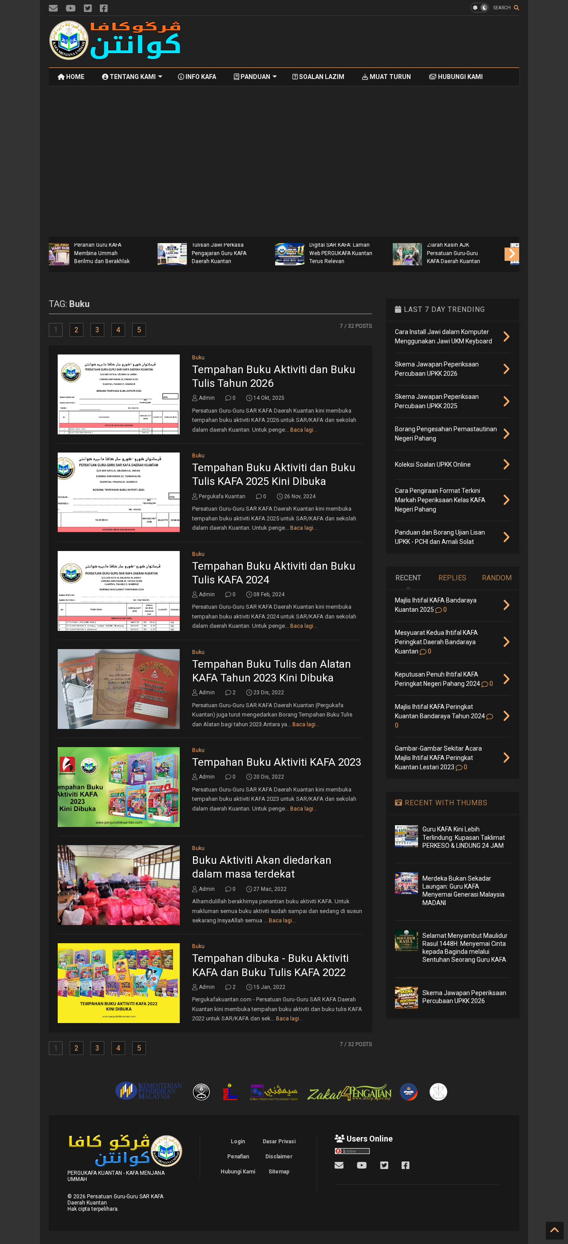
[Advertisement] (357, 42)
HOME (74, 76)
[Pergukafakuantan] (53, 8)
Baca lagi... (303, 430)
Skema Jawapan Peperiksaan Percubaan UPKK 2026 (473, 253)
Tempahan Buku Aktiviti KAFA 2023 (276, 762)
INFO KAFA (200, 76)
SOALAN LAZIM (321, 76)
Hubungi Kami (238, 1172)
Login (238, 1141)
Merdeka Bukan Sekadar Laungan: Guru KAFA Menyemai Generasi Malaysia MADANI (238, 249)
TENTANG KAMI (132, 76)
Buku (198, 357)
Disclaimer (278, 1156)
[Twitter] (88, 8)
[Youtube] (71, 8)
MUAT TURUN (389, 76)
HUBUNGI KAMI (460, 76)
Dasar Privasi (279, 1141)
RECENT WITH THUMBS (445, 803)
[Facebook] (104, 8)
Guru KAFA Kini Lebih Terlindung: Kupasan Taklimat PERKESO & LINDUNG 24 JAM (116, 249)
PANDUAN (254, 76)
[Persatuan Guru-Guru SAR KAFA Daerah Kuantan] (115, 56)
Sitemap (278, 1172)
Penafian (238, 1156)
